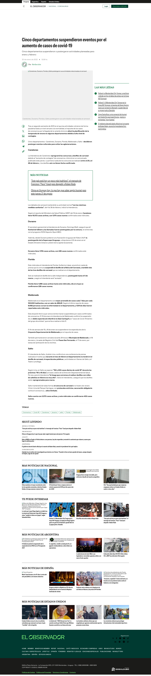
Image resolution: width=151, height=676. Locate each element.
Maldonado (77, 412)
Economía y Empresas (88, 648)
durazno (54, 412)
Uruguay (26, 2)
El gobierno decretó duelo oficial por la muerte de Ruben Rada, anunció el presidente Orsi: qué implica (50, 446)
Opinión (54, 651)
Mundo (118, 648)
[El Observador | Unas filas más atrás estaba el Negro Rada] (89, 516)
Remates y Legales (74, 651)
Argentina (35, 2)
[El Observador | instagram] (120, 638)
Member (31, 648)
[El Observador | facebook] (116, 638)
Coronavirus (27, 412)
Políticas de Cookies (28, 672)
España (43, 2)
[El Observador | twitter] (113, 638)
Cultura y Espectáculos (31, 651)
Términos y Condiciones (60, 672)
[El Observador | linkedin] (115, 642)
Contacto (73, 672)
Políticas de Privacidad (43, 672)
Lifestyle (45, 651)
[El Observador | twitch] (128, 642)
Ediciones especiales (90, 651)
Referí (53, 648)
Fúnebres (62, 651)
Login (106, 6)
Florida (68, 412)
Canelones (45, 412)
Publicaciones (105, 651)
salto (61, 412)
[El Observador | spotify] (120, 642)
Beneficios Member (42, 648)
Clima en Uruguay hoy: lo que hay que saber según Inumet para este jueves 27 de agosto (46, 434)
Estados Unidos (54, 2)
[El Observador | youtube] (124, 638)
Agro (100, 648)
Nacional (52, 6)
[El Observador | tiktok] (128, 638)
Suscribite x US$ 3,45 (119, 6)
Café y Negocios (72, 648)
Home (24, 648)
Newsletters (117, 651)
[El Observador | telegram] (124, 642)
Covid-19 (36, 412)
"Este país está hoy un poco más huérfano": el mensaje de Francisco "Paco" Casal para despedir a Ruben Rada (51, 428)
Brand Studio (109, 648)
